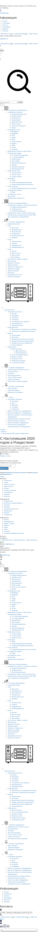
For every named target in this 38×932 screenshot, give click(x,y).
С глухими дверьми (18, 157)
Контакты (5, 31)
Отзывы (6, 488)
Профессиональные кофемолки (22, 343)
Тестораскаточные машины (20, 321)
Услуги (6, 482)
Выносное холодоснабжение (13, 503)
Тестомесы (15, 319)
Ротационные (16, 233)
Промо (14, 128)
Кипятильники (16, 335)
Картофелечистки (17, 325)
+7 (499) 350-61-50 (6, 540)
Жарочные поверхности (15, 267)
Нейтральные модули (19, 360)
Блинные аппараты (14, 276)
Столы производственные (20, 355)
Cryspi (14, 137)
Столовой (15, 407)
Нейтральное (12, 347)
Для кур (14, 251)
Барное (10, 333)
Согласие (7, 531)
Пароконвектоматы (14, 224)
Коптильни (11, 273)
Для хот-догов (16, 253)
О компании (6, 23)
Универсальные (17, 116)
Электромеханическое (15, 312)
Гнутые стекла (16, 175)
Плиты (10, 239)
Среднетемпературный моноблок (22, 184)
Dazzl (13, 139)
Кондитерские (16, 120)
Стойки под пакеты (14, 379)
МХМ (13, 145)
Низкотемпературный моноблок (22, 182)
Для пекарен (16, 161)
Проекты (5, 25)
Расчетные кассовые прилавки (17, 381)
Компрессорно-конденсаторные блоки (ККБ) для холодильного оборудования (22, 216)
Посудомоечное (13, 327)
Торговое (7, 507)
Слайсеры (15, 317)
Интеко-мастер (16, 141)
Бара (13, 403)
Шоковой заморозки (18, 167)
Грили (10, 249)
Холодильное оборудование (18, 571)
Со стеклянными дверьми (20, 155)
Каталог (4, 21)
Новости (6, 525)
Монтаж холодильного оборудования (20, 413)
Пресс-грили (16, 255)
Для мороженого (17, 122)
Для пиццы (15, 228)
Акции (6, 527)
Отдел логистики (9, 484)
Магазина (15, 405)
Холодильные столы (14, 194)
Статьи (6, 529)
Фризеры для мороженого (16, 198)
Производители (9, 521)
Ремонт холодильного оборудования (19, 411)
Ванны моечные (17, 349)
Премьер (14, 149)
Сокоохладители (17, 345)
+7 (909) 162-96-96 (31, 540)
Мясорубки (15, 316)
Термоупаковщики (13, 390)
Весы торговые (12, 388)
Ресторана (15, 401)
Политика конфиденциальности (14, 533)
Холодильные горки (14, 130)
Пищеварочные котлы (15, 275)
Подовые (14, 237)
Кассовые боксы (13, 371)
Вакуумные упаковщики (15, 392)
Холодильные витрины (15, 112)
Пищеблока (15, 409)
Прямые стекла (17, 176)
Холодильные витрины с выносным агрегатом (22, 205)
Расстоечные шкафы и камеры (18, 259)
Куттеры (14, 314)
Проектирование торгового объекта (19, 419)
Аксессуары (11, 196)
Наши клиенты (8, 486)
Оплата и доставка (10, 490)
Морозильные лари (14, 171)
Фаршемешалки (17, 323)
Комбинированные (18, 247)
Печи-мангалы (16, 232)
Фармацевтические (18, 169)
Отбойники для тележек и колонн (18, 369)
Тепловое (7, 505)
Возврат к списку (5, 456)
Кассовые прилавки (14, 375)
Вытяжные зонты (17, 358)
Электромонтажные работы (16, 421)
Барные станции (17, 357)
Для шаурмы (16, 257)
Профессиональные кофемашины (23, 341)
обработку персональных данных (16, 472)
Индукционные (16, 245)
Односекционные (21, 353)
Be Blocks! (15, 132)
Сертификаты (8, 492)
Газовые (14, 243)
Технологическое (9, 771)
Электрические (16, 241)
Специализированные (19, 163)
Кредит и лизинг (9, 523)
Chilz (13, 135)
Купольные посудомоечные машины (23, 331)
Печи (9, 226)
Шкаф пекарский (13, 271)
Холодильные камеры (15, 190)
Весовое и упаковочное (16, 843)
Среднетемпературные (19, 114)
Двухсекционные (21, 351)
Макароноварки (13, 265)
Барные (14, 165)
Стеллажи (11, 373)
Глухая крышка (16, 173)
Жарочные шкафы (14, 269)
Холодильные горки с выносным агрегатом (21, 213)
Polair (13, 180)
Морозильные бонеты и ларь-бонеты (19, 151)
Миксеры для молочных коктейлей (23, 339)
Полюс (14, 147)
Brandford (15, 133)
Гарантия (7, 494)
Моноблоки (11, 178)
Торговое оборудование (16, 825)
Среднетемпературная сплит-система (24, 188)
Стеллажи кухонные (18, 362)
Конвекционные (17, 230)
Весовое (6, 513)
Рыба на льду (16, 124)
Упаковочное (8, 515)
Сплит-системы (13, 186)
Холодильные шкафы (15, 153)
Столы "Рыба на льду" (15, 377)
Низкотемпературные (18, 211)
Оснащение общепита (15, 399)
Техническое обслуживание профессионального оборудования (19, 425)
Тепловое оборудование (17, 683)
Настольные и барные (19, 126)
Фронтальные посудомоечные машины (24, 329)
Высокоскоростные (18, 235)
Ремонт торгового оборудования (18, 423)
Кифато (14, 143)
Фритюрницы (12, 261)
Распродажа (6, 27)
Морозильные (16, 118)
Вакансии (5, 29)
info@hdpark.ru (9, 544)
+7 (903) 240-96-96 (19, 34)
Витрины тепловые (14, 263)
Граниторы (15, 337)
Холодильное (8, 501)
